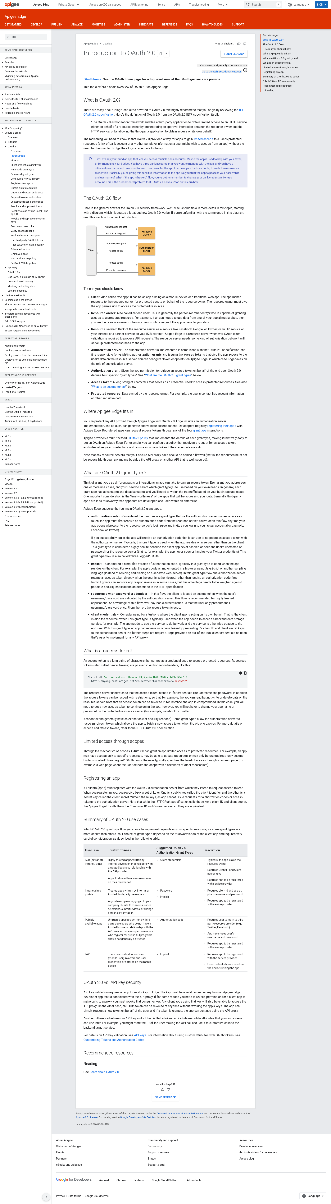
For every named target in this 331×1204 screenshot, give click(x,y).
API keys (140, 1035)
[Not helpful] (244, 44)
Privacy (60, 1195)
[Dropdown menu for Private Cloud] (80, 4)
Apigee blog (246, 1158)
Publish (56, 24)
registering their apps (221, 426)
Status (152, 1158)
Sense (161, 4)
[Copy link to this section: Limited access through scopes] (148, 741)
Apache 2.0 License (86, 1117)
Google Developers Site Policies (138, 1117)
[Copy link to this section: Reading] (101, 1064)
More (221, 4)
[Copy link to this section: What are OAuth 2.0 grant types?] (150, 473)
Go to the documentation (222, 71)
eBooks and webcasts (69, 1164)
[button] (26, 62)
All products (194, 1180)
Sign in (321, 4)
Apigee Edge (41, 4)
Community (155, 1146)
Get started (13, 24)
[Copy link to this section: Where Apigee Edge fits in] (137, 411)
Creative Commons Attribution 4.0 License (180, 1113)
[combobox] (263, 4)
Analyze (77, 24)
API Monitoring (139, 4)
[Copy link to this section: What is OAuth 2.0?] (124, 100)
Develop (36, 24)
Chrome (121, 1180)
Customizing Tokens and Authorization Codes (114, 1040)
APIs (177, 4)
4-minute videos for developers (258, 1152)
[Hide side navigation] (46, 1197)
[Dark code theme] (240, 673)
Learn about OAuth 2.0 (104, 1072)
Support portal (156, 1164)
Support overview (158, 1152)
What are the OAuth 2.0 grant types (168, 375)
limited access (203, 139)
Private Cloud (66, 4)
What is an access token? (109, 387)
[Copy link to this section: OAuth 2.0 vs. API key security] (145, 982)
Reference (169, 24)
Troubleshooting (199, 4)
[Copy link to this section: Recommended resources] (137, 1053)
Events (60, 1152)
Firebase (139, 1180)
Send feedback (234, 53)
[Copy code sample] (245, 673)
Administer (122, 24)
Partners (61, 1158)
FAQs (189, 24)
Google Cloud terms (97, 1195)
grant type (199, 430)
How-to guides (212, 24)
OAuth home (93, 79)
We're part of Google (68, 1146)
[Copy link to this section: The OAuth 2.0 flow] (125, 198)
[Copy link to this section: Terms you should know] (127, 289)
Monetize (98, 24)
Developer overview (251, 1146)
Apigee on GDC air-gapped (105, 4)
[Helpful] (239, 44)
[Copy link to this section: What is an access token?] (136, 651)
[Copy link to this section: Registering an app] (123, 778)
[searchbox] (26, 37)
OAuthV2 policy (138, 438)
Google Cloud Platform (165, 1180)
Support (238, 24)
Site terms (75, 1195)
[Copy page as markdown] (160, 53)
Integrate (146, 24)
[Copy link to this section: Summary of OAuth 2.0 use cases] (152, 820)
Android (104, 1180)
